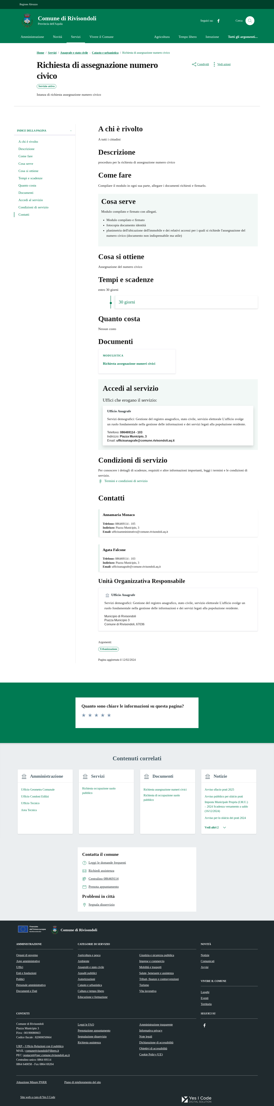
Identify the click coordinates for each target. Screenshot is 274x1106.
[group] (45, 803)
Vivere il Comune (101, 37)
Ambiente (83, 961)
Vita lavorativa (147, 991)
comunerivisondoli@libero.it (42, 1050)
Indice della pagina (31, 130)
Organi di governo (27, 955)
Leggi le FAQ (86, 1024)
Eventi (204, 998)
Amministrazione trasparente (156, 1024)
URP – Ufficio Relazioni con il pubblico (40, 1046)
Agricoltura (162, 37)
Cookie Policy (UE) (151, 1054)
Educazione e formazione (93, 997)
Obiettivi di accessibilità (153, 1048)
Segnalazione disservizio (92, 1036)
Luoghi (205, 992)
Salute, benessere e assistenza (156, 973)
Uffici (19, 967)
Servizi (76, 37)
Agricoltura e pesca (89, 955)
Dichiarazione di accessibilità (156, 1042)
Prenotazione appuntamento (94, 1030)
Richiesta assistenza (89, 1042)
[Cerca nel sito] (249, 20)
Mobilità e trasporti (150, 967)
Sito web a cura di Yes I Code (37, 1097)
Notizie (205, 955)
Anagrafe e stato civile (91, 967)
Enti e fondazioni (26, 973)
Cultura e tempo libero (91, 991)
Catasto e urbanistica (90, 985)
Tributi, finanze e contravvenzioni (159, 979)
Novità (57, 37)
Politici (20, 979)
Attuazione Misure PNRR (31, 1082)
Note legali (145, 1036)
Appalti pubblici (87, 973)
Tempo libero (188, 37)
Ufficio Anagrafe (119, 411)
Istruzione (212, 37)
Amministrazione (32, 37)
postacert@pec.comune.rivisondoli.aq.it (46, 1055)
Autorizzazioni (86, 979)
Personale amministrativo (31, 985)
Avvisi (204, 967)
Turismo (144, 985)
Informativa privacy (150, 1030)
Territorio (206, 1004)
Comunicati (207, 961)
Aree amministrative (28, 961)
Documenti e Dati (26, 991)
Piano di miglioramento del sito (82, 1082)
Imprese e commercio (151, 961)
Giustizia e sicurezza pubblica (156, 955)
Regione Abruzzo (29, 4)
